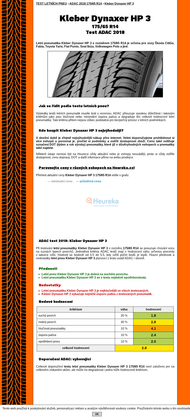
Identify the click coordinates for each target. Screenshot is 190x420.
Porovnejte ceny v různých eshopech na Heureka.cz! (87, 168)
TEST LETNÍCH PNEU (51, 3)
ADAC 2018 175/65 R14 (85, 3)
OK (97, 414)
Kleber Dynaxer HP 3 (119, 3)
